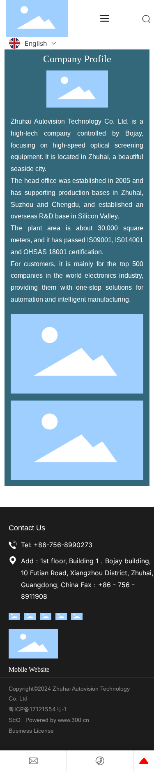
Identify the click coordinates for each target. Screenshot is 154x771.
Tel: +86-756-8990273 (56, 545)
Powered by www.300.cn (57, 720)
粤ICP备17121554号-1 (38, 708)
